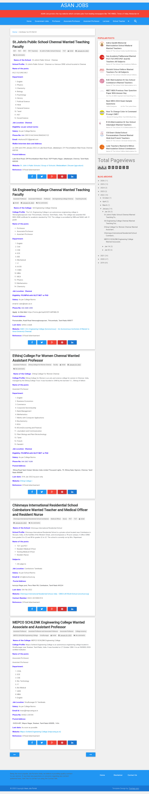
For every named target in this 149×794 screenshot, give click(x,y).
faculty (55, 365)
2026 (102, 181)
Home (29, 21)
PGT (19, 51)
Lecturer (106, 21)
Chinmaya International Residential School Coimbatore (31, 519)
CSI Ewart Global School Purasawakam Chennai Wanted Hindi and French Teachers (119, 135)
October (106, 198)
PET (14, 51)
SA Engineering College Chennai (62, 199)
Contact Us (132, 775)
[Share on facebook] (32, 176)
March (105, 205)
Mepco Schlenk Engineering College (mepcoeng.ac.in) (40, 732)
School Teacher (119, 21)
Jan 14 (107, 246)
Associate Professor (72, 21)
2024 (102, 188)
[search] (135, 21)
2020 (102, 259)
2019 (102, 263)
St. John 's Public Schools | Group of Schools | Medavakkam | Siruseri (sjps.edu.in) (51, 165)
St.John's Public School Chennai (50, 51)
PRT (24, 51)
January (106, 209)
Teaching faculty (80, 199)
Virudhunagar (44, 635)
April (104, 201)
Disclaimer (118, 775)
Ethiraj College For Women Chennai (40, 365)
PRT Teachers (33, 51)
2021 (102, 255)
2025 (102, 184)
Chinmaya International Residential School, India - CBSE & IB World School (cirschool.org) (54, 594)
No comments (20, 55)
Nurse (65, 519)
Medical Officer (56, 519)
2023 (102, 191)
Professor (56, 21)
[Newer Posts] (14, 754)
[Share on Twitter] (41, 176)
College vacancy (81, 631)
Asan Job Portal (30, 788)
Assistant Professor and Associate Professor (43, 631)
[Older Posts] (90, 754)
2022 (102, 195)
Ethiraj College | (26, 481)
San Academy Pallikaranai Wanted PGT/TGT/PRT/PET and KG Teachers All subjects (121, 59)
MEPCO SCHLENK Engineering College (25, 635)
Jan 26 (107, 211)
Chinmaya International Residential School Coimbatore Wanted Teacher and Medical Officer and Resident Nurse (50, 510)
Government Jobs (42, 21)
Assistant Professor (91, 21)
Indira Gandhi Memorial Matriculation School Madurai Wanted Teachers (119, 45)
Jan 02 (107, 250)
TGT (64, 51)
